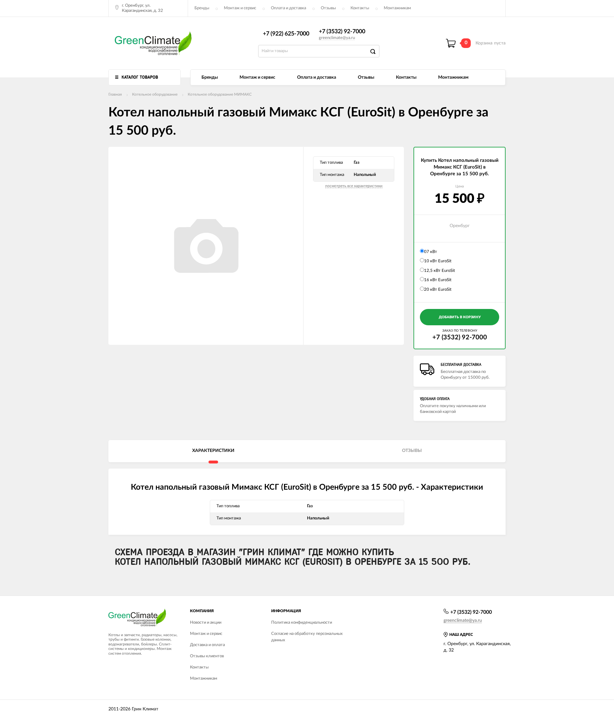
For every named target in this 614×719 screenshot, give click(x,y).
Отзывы (328, 8)
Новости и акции (205, 622)
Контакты (359, 8)
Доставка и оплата (207, 645)
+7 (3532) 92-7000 (342, 32)
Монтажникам (397, 8)
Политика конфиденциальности (301, 622)
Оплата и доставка (288, 8)
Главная (115, 94)
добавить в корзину (460, 317)
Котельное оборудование (154, 94)
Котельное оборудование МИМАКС (220, 94)
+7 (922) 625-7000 (286, 34)
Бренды (201, 8)
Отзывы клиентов (207, 656)
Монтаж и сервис (240, 8)
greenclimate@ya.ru (337, 38)
